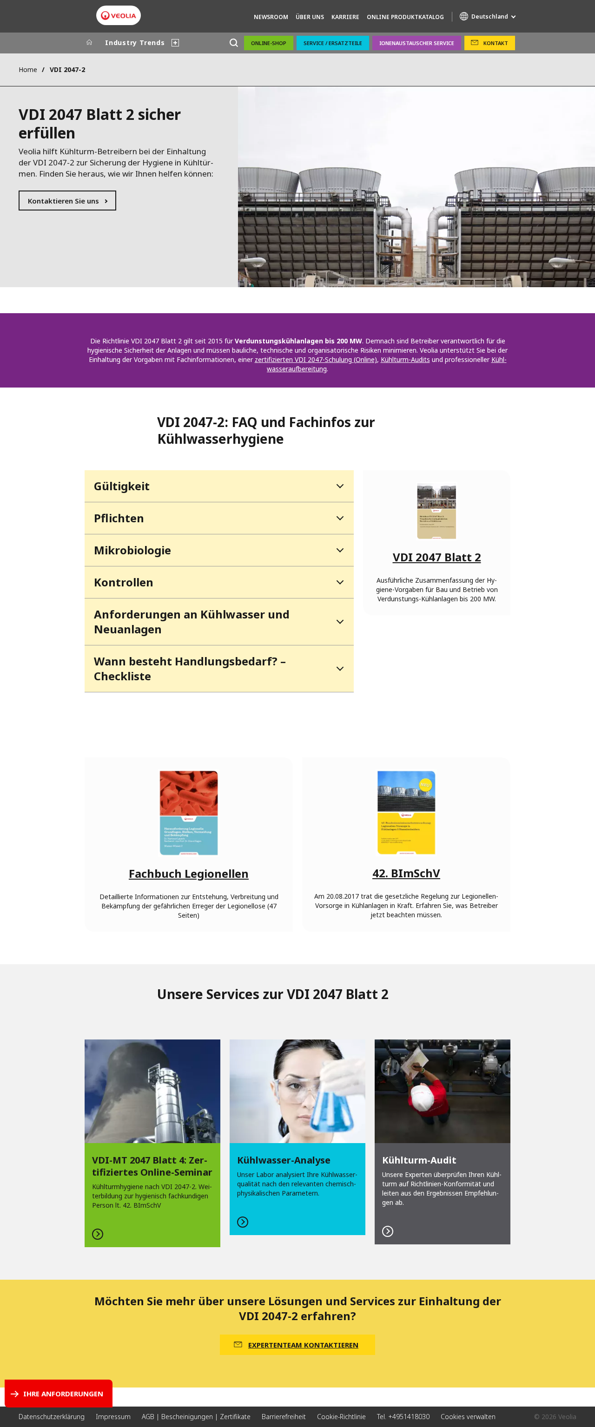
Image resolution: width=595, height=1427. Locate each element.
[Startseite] (89, 42)
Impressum (113, 1416)
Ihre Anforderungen (63, 1393)
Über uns (310, 17)
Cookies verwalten (468, 1416)
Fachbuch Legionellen (189, 873)
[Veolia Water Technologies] (118, 15)
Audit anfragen (442, 1142)
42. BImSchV (406, 873)
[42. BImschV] (406, 812)
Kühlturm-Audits (405, 359)
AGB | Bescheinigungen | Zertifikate (196, 1416)
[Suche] (233, 43)
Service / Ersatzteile (333, 42)
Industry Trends (135, 42)
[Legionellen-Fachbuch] (189, 812)
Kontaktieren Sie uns (63, 200)
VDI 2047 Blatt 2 (437, 557)
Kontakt (495, 42)
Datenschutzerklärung (52, 1416)
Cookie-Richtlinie (341, 1416)
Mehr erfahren (152, 1143)
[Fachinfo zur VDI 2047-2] (436, 511)
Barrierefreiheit (284, 1416)
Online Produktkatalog (405, 17)
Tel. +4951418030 (403, 1416)
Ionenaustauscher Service (416, 42)
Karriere (345, 17)
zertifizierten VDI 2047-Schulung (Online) (316, 359)
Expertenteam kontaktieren (303, 1344)
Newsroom (271, 17)
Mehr (297, 1137)
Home (28, 69)
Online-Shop (268, 42)
